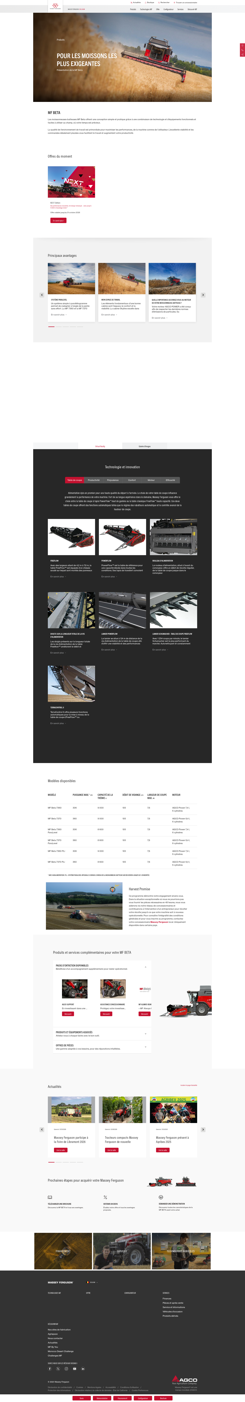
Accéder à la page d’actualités (189, 1085)
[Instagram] (66, 1368)
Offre (158, 9)
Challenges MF (55, 1355)
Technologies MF (146, 9)
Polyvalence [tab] (113, 480)
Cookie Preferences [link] (140, 1390)
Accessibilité (111, 1387)
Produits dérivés (170, 1316)
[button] (51, 325)
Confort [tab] (132, 480)
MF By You (53, 1347)
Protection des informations (59, 1390)
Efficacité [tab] (170, 480)
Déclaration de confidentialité (60, 1387)
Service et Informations (174, 1307)
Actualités (52, 1342)
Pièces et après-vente (173, 1303)
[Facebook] (50, 1368)
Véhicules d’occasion (172, 1311)
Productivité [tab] (94, 480)
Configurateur (168, 9)
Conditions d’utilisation (129, 1387)
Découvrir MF (192, 9)
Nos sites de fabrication (59, 1329)
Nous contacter (55, 1338)
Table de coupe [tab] (74, 480)
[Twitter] (58, 1368)
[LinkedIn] (83, 1368)
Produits (133, 9)
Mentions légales (94, 1387)
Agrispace (53, 1334)
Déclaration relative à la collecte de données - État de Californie (101, 1390)
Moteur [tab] (151, 480)
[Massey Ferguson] (55, 6)
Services (180, 9)
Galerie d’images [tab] (145, 446)
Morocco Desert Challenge (61, 1351)
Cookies (79, 1387)
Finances (167, 1298)
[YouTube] (75, 1368)
